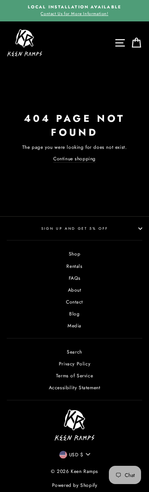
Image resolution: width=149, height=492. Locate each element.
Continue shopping (74, 158)
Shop (74, 253)
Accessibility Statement (75, 387)
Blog (74, 313)
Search (74, 351)
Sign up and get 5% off (74, 228)
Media (74, 325)
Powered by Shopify (74, 485)
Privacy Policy (74, 363)
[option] (74, 10)
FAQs (74, 278)
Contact (74, 301)
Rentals (74, 266)
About (74, 289)
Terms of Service (74, 375)
